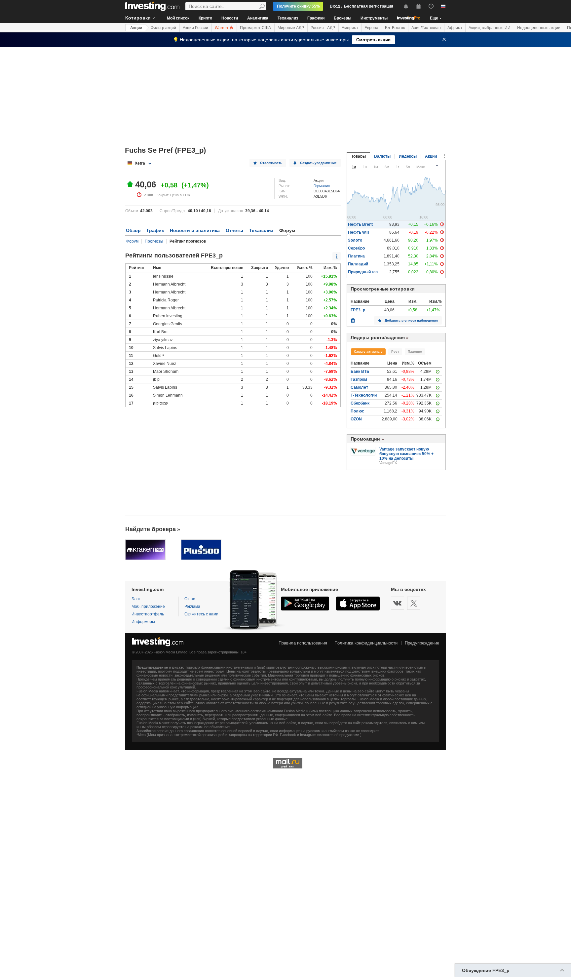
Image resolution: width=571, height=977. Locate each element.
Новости (229, 18)
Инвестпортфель (148, 614)
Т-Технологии (364, 395)
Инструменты (374, 18)
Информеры (143, 621)
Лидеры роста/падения (378, 337)
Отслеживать (271, 163)
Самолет (359, 387)
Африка (454, 27)
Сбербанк (360, 403)
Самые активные (368, 351)
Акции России (195, 27)
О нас (189, 599)
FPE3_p (358, 310)
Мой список (178, 18)
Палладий (358, 264)
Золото (355, 240)
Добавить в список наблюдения (411, 320)
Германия (322, 186)
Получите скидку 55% (298, 6)
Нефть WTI (358, 232)
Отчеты (234, 230)
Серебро (356, 248)
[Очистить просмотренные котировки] (353, 318)
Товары (358, 156)
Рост (395, 351)
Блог (136, 599)
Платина (356, 256)
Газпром (359, 379)
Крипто (205, 18)
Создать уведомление (318, 163)
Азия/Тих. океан (426, 27)
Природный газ (363, 272)
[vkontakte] (397, 603)
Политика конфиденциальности (366, 643)
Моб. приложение (148, 606)
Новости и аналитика (195, 230)
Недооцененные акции (538, 27)
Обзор (133, 230)
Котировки (138, 17)
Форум (132, 241)
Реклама (192, 606)
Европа (371, 27)
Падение (415, 351)
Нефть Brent (360, 224)
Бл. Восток (395, 27)
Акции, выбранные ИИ (490, 27)
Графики (315, 18)
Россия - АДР (323, 27)
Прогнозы (154, 241)
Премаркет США (255, 27)
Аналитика (257, 18)
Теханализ (288, 18)
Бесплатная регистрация (368, 6)
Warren (222, 27)
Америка (350, 27)
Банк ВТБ (360, 371)
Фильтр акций (163, 27)
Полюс (357, 411)
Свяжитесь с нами (201, 614)
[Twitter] (413, 603)
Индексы (408, 156)
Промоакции (365, 439)
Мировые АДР (291, 27)
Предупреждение (422, 643)
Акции (136, 27)
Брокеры (342, 18)
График (155, 230)
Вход (335, 6)
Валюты (382, 156)
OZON (356, 419)
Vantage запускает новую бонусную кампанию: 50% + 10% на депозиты (406, 454)
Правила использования (303, 643)
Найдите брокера (150, 529)
